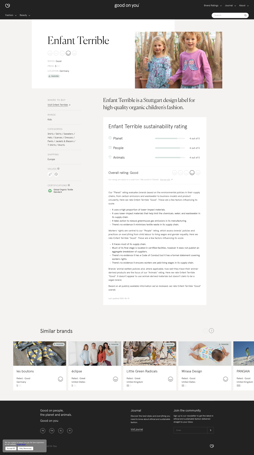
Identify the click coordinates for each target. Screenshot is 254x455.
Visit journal (137, 429)
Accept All (11, 448)
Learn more (21, 444)
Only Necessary (25, 448)
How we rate (165, 180)
